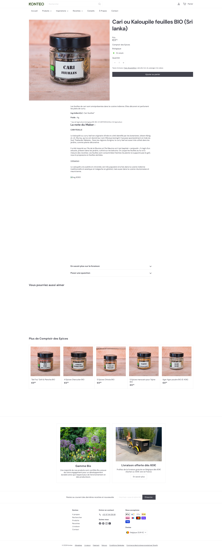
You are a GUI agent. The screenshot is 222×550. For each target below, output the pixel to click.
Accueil (34, 11)
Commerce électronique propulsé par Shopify (142, 545)
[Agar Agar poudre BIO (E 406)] (176, 366)
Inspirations (61, 11)
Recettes (77, 11)
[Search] (99, 4)
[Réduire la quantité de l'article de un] (114, 62)
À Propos (103, 11)
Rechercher (77, 517)
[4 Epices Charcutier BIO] (78, 366)
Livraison (76, 526)
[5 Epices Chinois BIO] (111, 366)
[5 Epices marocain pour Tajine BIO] (143, 367)
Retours (104, 545)
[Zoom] (69, 60)
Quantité (116, 58)
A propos (76, 514)
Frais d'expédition (130, 68)
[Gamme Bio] (83, 444)
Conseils (90, 11)
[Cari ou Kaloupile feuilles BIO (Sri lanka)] (42, 310)
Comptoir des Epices (53, 338)
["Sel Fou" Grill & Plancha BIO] (45, 366)
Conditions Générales (116, 545)
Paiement (96, 545)
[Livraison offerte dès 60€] (139, 444)
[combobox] (74, 4)
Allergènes (78, 545)
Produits (46, 11)
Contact (114, 11)
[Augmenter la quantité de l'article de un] (123, 62)
